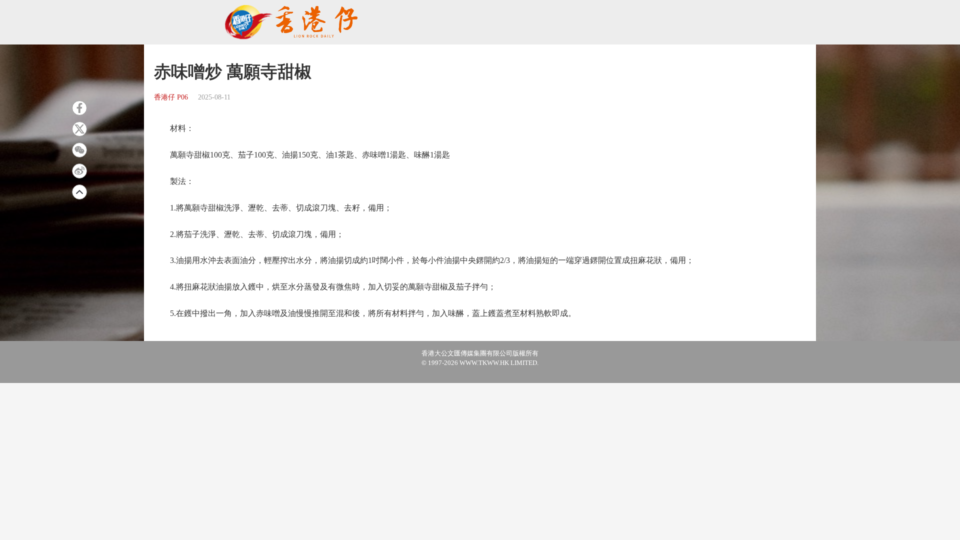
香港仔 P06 (171, 97)
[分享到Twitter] (79, 129)
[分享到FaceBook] (79, 108)
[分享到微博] (79, 171)
